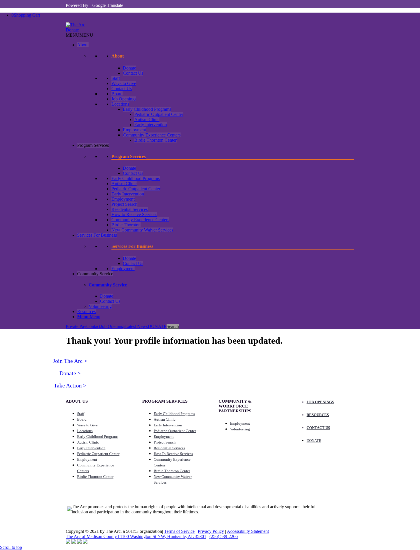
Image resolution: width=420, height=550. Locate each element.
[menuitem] (215, 316)
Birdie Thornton (126, 224)
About (83, 44)
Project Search (124, 204)
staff (80, 413)
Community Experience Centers (152, 134)
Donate (72, 29)
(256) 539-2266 (223, 536)
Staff (115, 78)
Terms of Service (179, 531)
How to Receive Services (134, 214)
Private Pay (76, 326)
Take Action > (70, 385)
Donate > (70, 373)
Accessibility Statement (248, 531)
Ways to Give (123, 83)
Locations (120, 104)
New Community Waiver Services (142, 229)
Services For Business (97, 235)
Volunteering (100, 306)
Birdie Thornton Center (155, 140)
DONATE (157, 326)
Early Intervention (150, 124)
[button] (79, 35)
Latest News (136, 326)
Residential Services (129, 209)
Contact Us (133, 73)
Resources (86, 311)
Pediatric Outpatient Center (158, 114)
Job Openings (123, 98)
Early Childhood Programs (147, 109)
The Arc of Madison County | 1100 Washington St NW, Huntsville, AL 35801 (136, 536)
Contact (93, 326)
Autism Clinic (146, 119)
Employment (134, 129)
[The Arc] (75, 24)
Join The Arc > (70, 361)
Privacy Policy (211, 531)
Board (117, 93)
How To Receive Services (173, 454)
